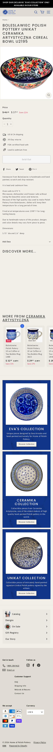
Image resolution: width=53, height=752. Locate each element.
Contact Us (19, 693)
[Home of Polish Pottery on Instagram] (28, 665)
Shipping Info (20, 686)
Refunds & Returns (22, 690)
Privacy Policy (40, 742)
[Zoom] (48, 95)
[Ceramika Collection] (26, 475)
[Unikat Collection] (26, 553)
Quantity (7, 118)
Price (5, 107)
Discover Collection (26, 444)
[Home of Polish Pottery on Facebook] (33, 665)
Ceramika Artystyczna (24, 318)
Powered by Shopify (18, 746)
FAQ (16, 682)
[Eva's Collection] (26, 404)
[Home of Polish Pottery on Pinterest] (38, 665)
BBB (4, 746)
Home (5, 20)
